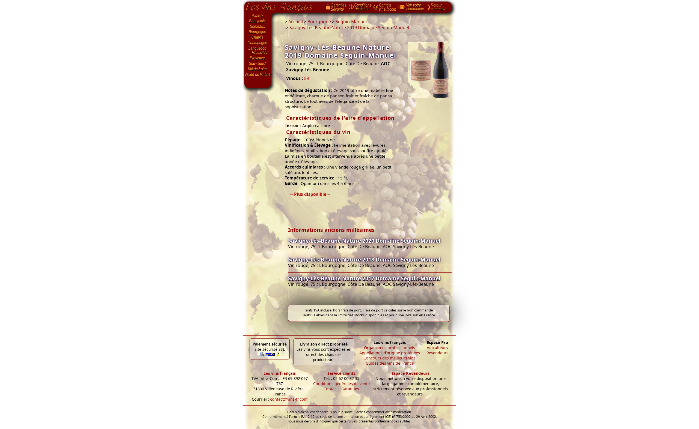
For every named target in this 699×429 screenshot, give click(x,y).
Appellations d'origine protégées (389, 352)
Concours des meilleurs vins (389, 358)
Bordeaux (257, 26)
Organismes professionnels (389, 347)
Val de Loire (257, 69)
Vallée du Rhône (257, 74)
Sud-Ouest (257, 63)
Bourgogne (257, 32)
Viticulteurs (437, 347)
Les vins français (279, 373)
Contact (331, 388)
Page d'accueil (283, 5)
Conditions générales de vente (341, 383)
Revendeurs (437, 352)
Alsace (257, 15)
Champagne (257, 43)
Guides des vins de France (390, 363)
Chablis (257, 37)
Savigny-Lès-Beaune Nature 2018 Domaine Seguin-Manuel (364, 259)
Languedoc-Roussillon (257, 50)
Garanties (350, 388)
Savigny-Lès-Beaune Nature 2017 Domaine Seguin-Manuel (364, 278)
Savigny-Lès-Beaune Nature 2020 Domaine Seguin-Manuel (364, 240)
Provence (257, 58)
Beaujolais (257, 21)
